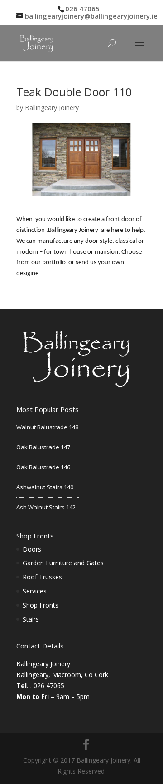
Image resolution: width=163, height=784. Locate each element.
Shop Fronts (40, 605)
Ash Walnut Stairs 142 (46, 507)
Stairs (31, 619)
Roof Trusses (42, 577)
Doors (32, 549)
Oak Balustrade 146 (43, 467)
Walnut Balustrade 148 (47, 427)
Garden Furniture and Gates (63, 562)
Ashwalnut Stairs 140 (44, 487)
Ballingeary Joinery (52, 107)
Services (35, 591)
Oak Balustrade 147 (43, 447)
